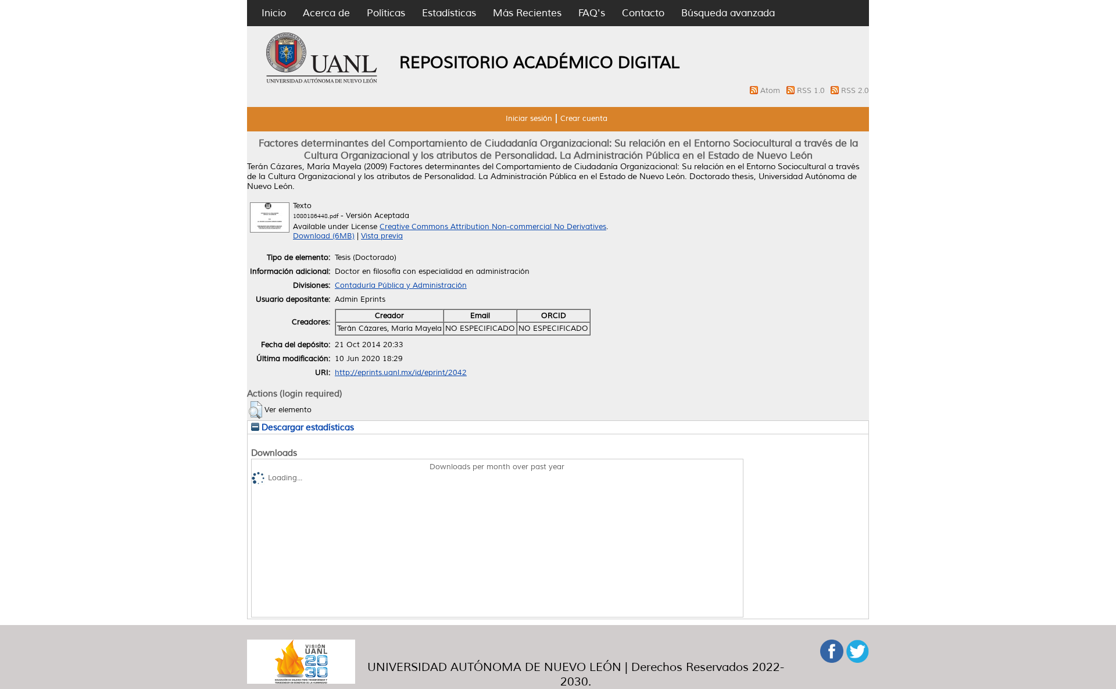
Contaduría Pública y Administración (401, 285)
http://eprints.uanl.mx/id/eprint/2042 (401, 372)
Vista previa (382, 236)
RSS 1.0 (812, 90)
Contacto (643, 13)
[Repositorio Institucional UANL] (322, 81)
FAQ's (591, 13)
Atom (771, 90)
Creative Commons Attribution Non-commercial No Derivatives (493, 226)
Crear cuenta (583, 118)
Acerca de (326, 13)
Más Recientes (527, 13)
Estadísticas (449, 13)
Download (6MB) (324, 236)
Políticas (386, 13)
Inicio (274, 13)
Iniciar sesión (529, 118)
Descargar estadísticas (306, 427)
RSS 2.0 (855, 90)
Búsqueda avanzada (728, 13)
